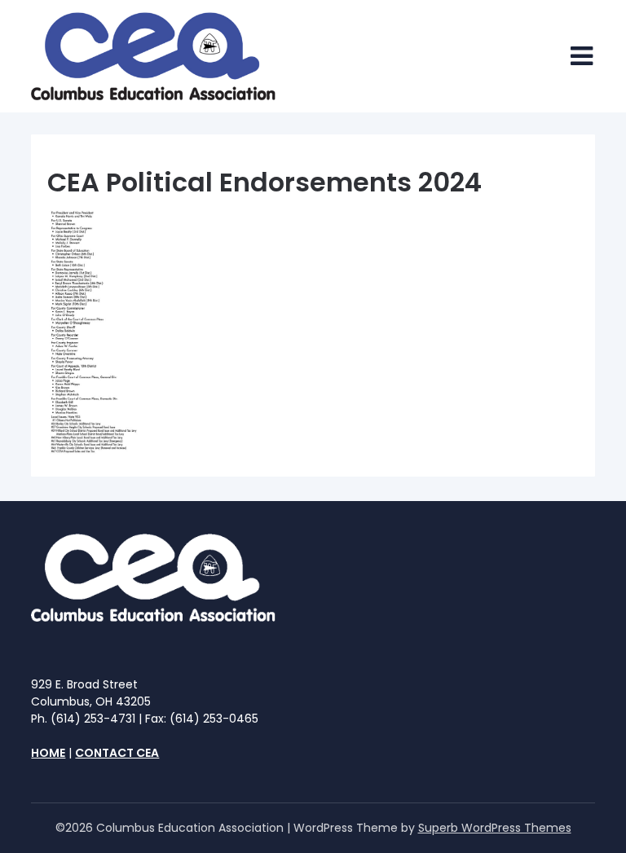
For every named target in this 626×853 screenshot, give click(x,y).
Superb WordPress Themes (494, 828)
